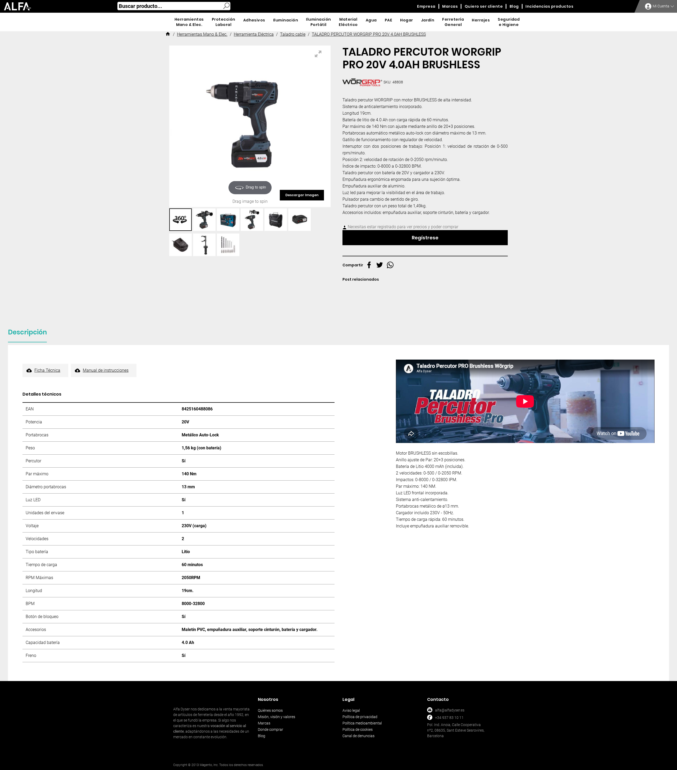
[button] (181, 219)
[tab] (27, 333)
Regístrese (425, 237)
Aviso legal (351, 710)
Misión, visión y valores (276, 717)
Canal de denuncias (358, 736)
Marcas (264, 723)
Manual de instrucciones (106, 370)
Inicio (168, 35)
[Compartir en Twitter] (379, 265)
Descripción (27, 332)
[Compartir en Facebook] (369, 265)
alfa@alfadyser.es (449, 710)
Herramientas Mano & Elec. (202, 34)
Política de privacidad (359, 717)
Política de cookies (357, 729)
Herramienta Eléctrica (254, 34)
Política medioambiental (362, 723)
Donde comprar (270, 729)
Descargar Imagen (301, 195)
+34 (438, 717)
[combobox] (173, 6)
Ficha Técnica (47, 370)
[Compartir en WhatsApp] (390, 265)
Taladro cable (292, 34)
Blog (261, 736)
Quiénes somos (270, 710)
